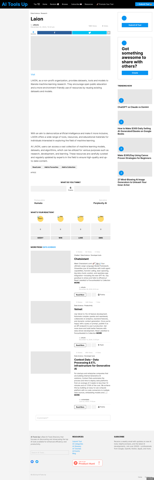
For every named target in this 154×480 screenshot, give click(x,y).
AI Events (76, 451)
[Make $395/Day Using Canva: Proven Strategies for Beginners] (135, 145)
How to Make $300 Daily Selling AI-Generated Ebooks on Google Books (134, 131)
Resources (89, 4)
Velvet (78, 309)
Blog (74, 453)
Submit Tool (77, 441)
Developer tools (96, 255)
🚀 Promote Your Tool (104, 4)
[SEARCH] (126, 4)
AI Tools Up (15, 4)
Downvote (92, 189)
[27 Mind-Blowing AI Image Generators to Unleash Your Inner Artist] (135, 169)
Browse (65, 4)
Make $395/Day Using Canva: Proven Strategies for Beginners (134, 156)
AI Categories (77, 444)
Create (135, 73)
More (77, 283)
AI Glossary (76, 446)
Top (37, 4)
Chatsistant (81, 258)
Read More (80, 295)
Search (66, 452)
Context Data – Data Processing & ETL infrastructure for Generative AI (92, 364)
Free (34, 172)
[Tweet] (89, 32)
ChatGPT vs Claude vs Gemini (133, 107)
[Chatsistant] (51, 262)
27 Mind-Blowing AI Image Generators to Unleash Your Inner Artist (132, 182)
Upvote (48, 189)
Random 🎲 (54, 4)
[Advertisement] (70, 112)
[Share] (54, 32)
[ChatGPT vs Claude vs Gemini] (135, 96)
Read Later (37, 167)
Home (45, 4)
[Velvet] (51, 312)
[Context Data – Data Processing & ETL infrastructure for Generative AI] (51, 362)
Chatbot (77, 255)
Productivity (88, 305)
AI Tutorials (76, 449)
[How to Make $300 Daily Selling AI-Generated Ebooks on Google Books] (135, 118)
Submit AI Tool (135, 25)
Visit (33, 74)
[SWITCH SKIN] (132, 4)
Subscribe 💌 (76, 4)
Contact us (148, 477)
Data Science (49, 247)
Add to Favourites (51, 167)
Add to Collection (68, 167)
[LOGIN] (129, 4)
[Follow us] (122, 4)
